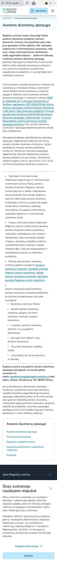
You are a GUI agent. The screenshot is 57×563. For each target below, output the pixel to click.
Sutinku (28, 555)
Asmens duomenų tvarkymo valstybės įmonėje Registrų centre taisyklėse (26, 269)
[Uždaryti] (50, 488)
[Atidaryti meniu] (52, 10)
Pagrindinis (7, 18)
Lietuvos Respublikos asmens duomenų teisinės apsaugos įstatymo (27, 121)
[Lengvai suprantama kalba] (34, 3)
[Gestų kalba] (27, 3)
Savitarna (41, 10)
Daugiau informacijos (27, 546)
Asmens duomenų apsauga (26, 18)
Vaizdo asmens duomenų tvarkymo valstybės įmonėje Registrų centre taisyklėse (26, 276)
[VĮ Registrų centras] (10, 11)
